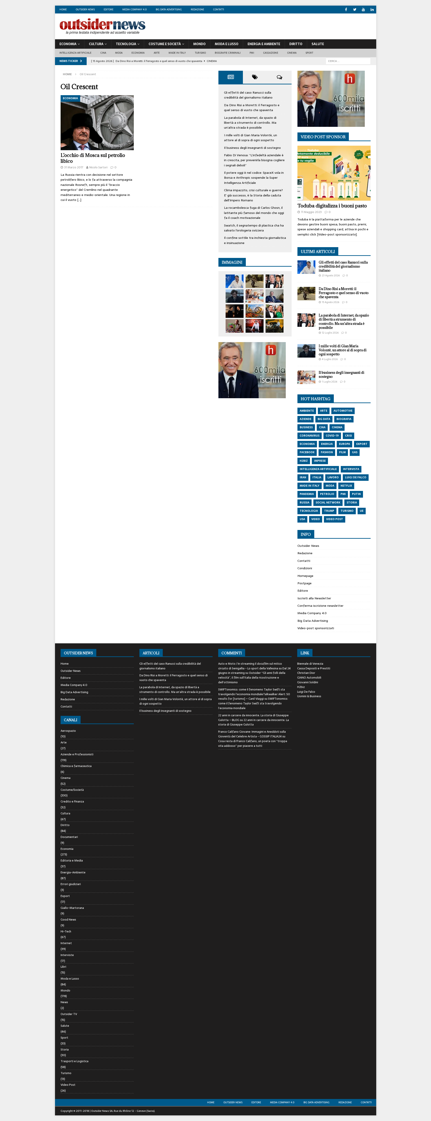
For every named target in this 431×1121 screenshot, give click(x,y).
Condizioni (304, 568)
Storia (65, 1049)
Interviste (67, 955)
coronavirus (309, 435)
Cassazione (270, 53)
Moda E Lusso (226, 44)
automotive (343, 411)
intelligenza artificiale (318, 469)
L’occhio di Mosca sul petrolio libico (93, 158)
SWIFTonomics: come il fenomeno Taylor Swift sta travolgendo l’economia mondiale (253, 703)
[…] (79, 199)
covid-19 (332, 435)
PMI (252, 53)
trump (329, 511)
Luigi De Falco (306, 691)
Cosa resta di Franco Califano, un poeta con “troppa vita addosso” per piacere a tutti (252, 743)
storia (352, 502)
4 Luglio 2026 (330, 359)
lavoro (333, 477)
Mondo (199, 44)
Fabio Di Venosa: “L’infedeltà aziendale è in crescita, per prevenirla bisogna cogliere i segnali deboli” (254, 160)
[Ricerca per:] (348, 60)
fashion (327, 452)
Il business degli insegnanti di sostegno (252, 147)
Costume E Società (165, 44)
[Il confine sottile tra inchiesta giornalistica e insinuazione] (255, 326)
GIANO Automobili (309, 677)
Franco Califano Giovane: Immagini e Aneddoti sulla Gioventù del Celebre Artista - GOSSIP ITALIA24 (252, 734)
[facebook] (346, 9)
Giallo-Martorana (72, 908)
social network (328, 502)
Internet (66, 943)
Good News (68, 919)
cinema (337, 427)
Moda (119, 53)
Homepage (305, 575)
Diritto (295, 44)
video (315, 519)
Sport (309, 53)
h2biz (304, 461)
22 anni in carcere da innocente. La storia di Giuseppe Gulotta (253, 722)
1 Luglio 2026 (329, 382)
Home (63, 9)
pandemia (307, 494)
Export (65, 896)
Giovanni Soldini (307, 682)
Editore (108, 9)
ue (361, 511)
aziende (305, 419)
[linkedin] (372, 9)
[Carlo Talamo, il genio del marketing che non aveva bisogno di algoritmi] (275, 326)
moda (330, 486)
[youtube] (363, 9)
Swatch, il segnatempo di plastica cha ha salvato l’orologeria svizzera (254, 228)
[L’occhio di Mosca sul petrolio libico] (97, 122)
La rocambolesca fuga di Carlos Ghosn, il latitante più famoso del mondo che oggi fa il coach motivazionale (254, 212)
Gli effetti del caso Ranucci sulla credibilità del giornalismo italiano (248, 95)
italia (316, 477)
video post (334, 519)
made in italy (309, 486)
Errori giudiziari (71, 884)
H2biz (301, 687)
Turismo (200, 53)
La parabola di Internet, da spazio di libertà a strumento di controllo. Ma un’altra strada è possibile (250, 122)
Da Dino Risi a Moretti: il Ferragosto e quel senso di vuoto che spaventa (251, 107)
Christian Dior (306, 672)
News (64, 1002)
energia (327, 444)
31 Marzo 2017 (73, 167)
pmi (343, 494)
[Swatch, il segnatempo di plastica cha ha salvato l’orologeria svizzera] (235, 326)
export (361, 444)
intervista (351, 469)
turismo (347, 511)
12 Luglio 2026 (330, 333)
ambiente (307, 411)
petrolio (327, 494)
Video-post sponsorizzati (315, 628)
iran (303, 477)
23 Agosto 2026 (331, 275)
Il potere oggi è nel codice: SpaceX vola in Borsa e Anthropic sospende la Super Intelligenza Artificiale (254, 177)
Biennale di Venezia (310, 663)
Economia (68, 44)
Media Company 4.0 (134, 9)
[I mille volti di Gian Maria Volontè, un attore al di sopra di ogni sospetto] (235, 296)
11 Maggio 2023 (311, 212)
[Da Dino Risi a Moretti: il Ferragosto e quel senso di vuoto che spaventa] (255, 281)
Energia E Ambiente (264, 44)
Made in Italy (177, 53)
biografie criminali (228, 53)
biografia (343, 419)
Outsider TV (69, 1014)
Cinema (292, 53)
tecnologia (309, 511)
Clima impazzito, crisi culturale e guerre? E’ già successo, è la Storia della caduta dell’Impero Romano (253, 195)
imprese (320, 461)
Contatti (218, 9)
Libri (63, 966)
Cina (103, 53)
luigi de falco (355, 477)
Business (306, 427)
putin (356, 494)
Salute (318, 44)
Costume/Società (72, 789)
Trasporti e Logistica (74, 1061)
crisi (348, 435)
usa (302, 519)
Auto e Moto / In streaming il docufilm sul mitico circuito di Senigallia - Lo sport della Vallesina (250, 666)
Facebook (307, 452)
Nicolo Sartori (98, 167)
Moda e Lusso (70, 978)
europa (344, 444)
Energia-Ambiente (73, 872)
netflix (346, 486)
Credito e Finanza (72, 801)
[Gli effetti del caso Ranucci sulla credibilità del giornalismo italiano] (235, 281)
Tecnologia (126, 44)
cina (322, 427)
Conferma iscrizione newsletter (320, 605)
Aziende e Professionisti (77, 754)
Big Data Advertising (169, 9)
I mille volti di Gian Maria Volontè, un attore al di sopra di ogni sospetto (250, 138)
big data (324, 419)
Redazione (197, 9)
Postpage (304, 583)
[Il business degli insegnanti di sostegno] (255, 296)
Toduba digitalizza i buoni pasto (332, 206)
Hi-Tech (66, 931)
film (342, 452)
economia (307, 444)
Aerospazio (68, 731)
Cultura (96, 44)
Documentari (69, 837)
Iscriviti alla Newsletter (314, 598)
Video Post (68, 1084)
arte (323, 411)
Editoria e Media (72, 860)
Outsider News (85, 9)
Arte (157, 53)
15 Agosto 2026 (330, 302)
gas (354, 452)
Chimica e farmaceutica (76, 766)
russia (304, 502)
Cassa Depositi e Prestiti (313, 668)
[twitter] (355, 9)
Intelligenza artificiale (75, 53)
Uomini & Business (309, 696)
